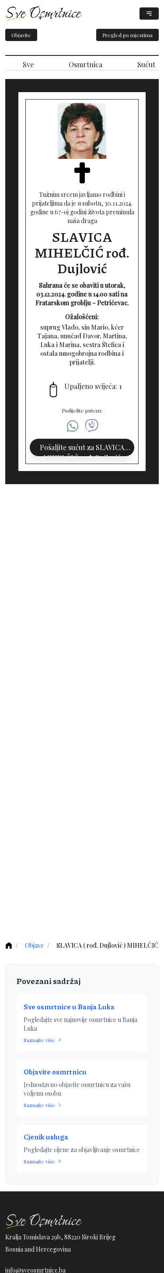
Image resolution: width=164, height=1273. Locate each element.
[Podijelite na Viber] (92, 426)
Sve (28, 64)
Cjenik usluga (46, 1137)
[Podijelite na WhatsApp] (73, 426)
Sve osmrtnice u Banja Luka (69, 1006)
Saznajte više (39, 1039)
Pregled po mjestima (127, 34)
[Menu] (149, 13)
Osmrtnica (85, 64)
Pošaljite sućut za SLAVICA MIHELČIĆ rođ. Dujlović (82, 450)
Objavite (21, 34)
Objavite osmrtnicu (55, 1072)
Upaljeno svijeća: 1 (93, 386)
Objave (34, 945)
